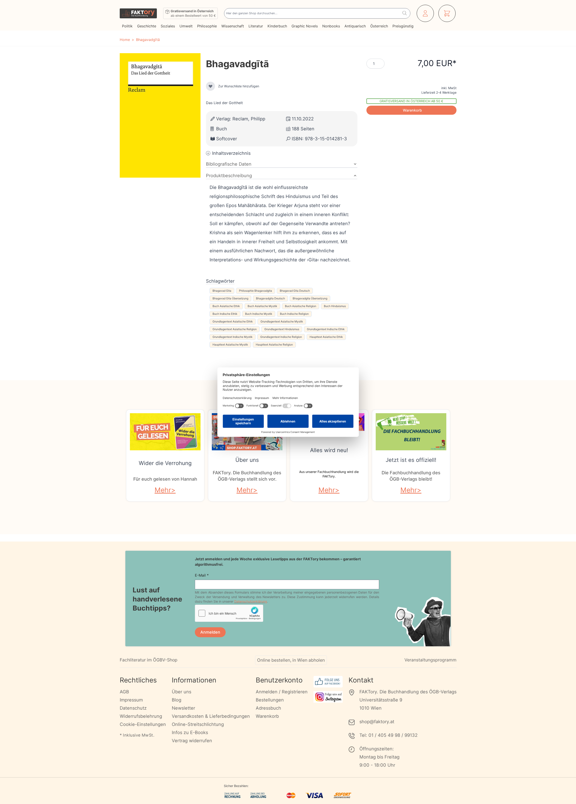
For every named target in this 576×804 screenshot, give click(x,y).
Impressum (131, 700)
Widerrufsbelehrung (141, 716)
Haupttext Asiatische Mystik (230, 344)
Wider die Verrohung (165, 463)
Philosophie (207, 26)
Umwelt (186, 26)
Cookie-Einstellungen (143, 724)
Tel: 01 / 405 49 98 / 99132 (388, 735)
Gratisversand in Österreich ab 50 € (411, 101)
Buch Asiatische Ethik (226, 306)
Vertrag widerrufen (192, 740)
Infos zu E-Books (190, 732)
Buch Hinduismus (335, 306)
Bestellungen (270, 700)
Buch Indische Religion (294, 313)
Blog (176, 700)
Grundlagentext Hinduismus (281, 329)
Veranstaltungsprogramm (430, 660)
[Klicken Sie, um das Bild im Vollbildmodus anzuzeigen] (160, 115)
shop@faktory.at (376, 721)
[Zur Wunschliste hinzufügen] (210, 86)
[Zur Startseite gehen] (138, 13)
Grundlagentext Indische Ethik (326, 329)
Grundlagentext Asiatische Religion (235, 329)
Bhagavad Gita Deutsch (295, 290)
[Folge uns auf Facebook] (328, 681)
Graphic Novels (305, 26)
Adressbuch (268, 708)
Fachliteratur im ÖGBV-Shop (148, 660)
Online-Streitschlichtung (198, 724)
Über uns (247, 460)
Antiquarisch (355, 26)
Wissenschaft (232, 26)
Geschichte (146, 26)
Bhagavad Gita (222, 290)
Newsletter (183, 708)
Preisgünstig (402, 26)
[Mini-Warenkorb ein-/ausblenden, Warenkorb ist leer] (447, 13)
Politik (127, 26)
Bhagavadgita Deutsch (270, 298)
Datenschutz (133, 708)
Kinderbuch (277, 26)
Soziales (168, 26)
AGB (124, 691)
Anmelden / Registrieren (282, 691)
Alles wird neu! (329, 450)
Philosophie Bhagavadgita (255, 290)
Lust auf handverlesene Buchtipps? (157, 599)
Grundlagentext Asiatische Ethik (233, 321)
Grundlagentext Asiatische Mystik (282, 321)
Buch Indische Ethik (225, 313)
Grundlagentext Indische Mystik (233, 337)
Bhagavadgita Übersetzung (310, 298)
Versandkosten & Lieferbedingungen (211, 716)
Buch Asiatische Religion (300, 306)
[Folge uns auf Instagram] (328, 697)
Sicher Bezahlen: (236, 786)
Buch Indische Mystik (258, 313)
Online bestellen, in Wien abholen (291, 660)
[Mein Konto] (425, 13)
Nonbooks (331, 26)
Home (125, 39)
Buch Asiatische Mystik (262, 306)
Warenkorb (267, 716)
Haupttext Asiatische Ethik (326, 337)
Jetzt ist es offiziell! (411, 460)
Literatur (256, 26)
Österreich (379, 26)
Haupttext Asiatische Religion (274, 344)
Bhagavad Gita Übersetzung (230, 298)
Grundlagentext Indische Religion (281, 337)
